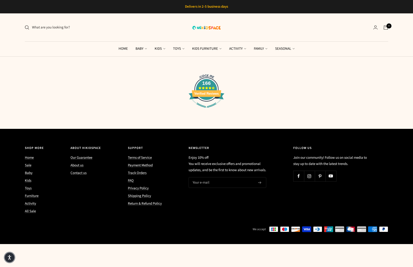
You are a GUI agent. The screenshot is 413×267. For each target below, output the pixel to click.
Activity (30, 203)
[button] (9, 257)
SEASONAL (283, 48)
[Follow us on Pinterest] (320, 176)
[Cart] (385, 27)
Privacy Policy (138, 188)
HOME (123, 48)
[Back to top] (393, 234)
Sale (28, 165)
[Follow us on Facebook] (298, 176)
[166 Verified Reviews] (206, 110)
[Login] (375, 27)
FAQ (131, 180)
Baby (29, 172)
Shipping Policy (139, 195)
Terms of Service (140, 157)
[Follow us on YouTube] (331, 176)
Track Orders (137, 172)
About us (77, 165)
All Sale (30, 211)
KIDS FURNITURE (205, 48)
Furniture (31, 195)
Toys (28, 188)
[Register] (259, 182)
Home (29, 157)
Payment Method (140, 165)
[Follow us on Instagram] (309, 176)
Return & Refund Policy (145, 203)
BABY (140, 48)
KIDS (159, 48)
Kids (28, 180)
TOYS (177, 48)
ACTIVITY (236, 48)
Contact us (79, 172)
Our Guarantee (81, 157)
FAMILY (259, 48)
